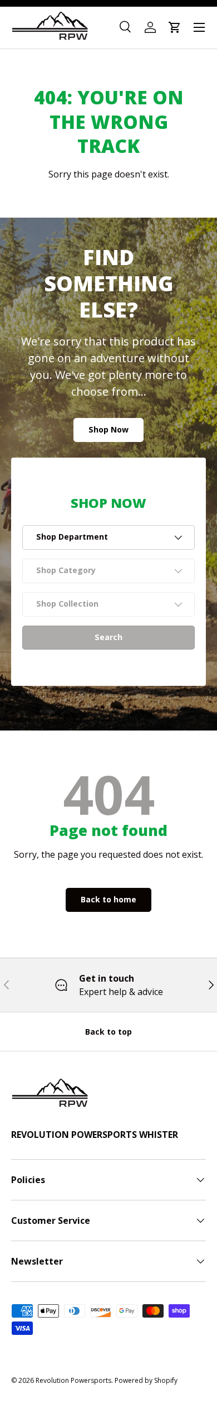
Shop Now (108, 429)
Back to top (108, 1031)
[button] (174, 27)
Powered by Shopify (146, 1380)
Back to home (108, 899)
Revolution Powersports (73, 1380)
